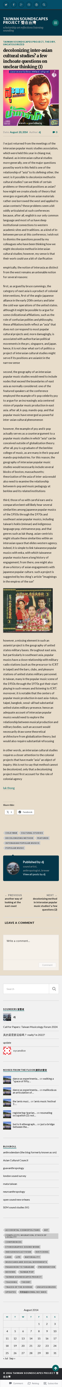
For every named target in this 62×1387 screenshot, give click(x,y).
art (46, 1230)
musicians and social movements (26, 1262)
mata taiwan (10, 1183)
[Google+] (21, 5)
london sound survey (14, 1175)
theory (50, 41)
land (8, 1257)
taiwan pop (27, 1272)
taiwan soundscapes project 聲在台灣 (25, 21)
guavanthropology (13, 1168)
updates (10, 1292)
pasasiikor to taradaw (19, 1267)
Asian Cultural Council (15, 1160)
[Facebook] (14, 5)
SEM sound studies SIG (16, 1207)
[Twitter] (6, 5)
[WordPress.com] (37, 5)
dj (40, 132)
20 (22, 1345)
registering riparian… (24, 1112)
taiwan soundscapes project (23, 41)
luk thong (9, 788)
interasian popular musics (22, 843)
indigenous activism (18, 1252)
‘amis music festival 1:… (34, 1102)
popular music (14, 848)
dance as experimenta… (26, 1078)
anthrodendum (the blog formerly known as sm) (30, 1152)
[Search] (44, 5)
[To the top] (55, 1368)
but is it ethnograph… (25, 1124)
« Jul (5, 1358)
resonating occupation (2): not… (32, 1114)
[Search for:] (31, 989)
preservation (46, 1267)
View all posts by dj (34, 874)
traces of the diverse (18, 1287)
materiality (32, 1257)
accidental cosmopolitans (22, 1230)
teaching (11, 1282)
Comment (47, 965)
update (7, 1042)
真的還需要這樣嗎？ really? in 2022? (24, 1034)
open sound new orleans (16, 1199)
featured (43, 838)
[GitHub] (29, 5)
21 (30, 1345)
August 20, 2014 (19, 132)
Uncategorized (13, 44)
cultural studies (32, 833)
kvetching (42, 1252)
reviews (10, 1272)
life (18, 1257)
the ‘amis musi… (21, 1101)
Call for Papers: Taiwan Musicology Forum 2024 (30, 1026)
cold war (11, 833)
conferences (13, 1242)
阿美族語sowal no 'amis (33, 1292)
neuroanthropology (14, 1191)
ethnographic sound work (22, 1247)
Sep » (12, 1358)
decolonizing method (19, 838)
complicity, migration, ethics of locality (25, 1236)
